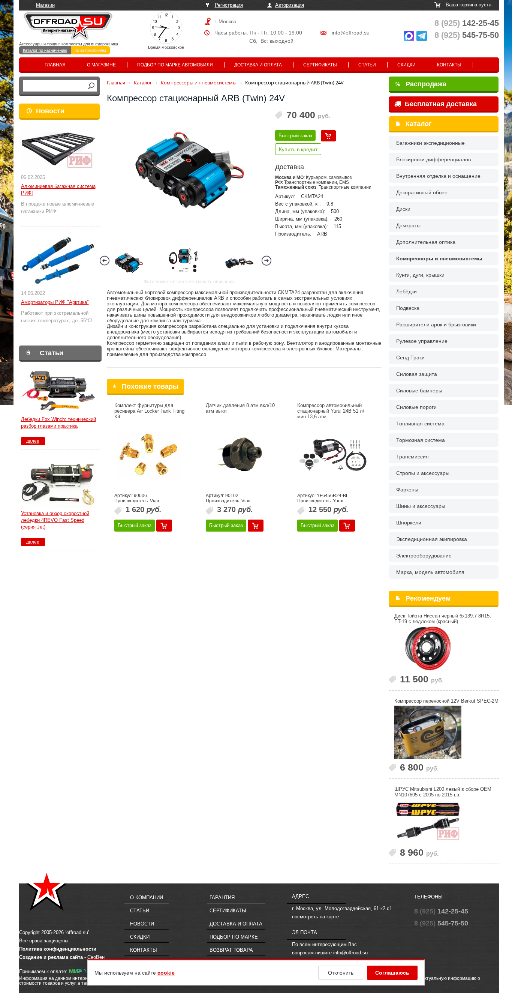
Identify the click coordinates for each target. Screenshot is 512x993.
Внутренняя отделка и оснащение (438, 176)
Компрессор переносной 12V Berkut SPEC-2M (446, 701)
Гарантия (222, 897)
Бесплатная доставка (440, 104)
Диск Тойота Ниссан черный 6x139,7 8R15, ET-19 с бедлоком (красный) (442, 618)
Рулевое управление (422, 341)
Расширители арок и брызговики (436, 324)
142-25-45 (466, 23)
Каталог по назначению (45, 50)
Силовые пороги (416, 407)
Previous (104, 260)
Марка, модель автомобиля (430, 572)
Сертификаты (320, 65)
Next (266, 260)
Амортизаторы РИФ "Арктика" (55, 302)
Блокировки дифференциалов (433, 159)
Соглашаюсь (392, 973)
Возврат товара (231, 950)
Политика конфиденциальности (57, 949)
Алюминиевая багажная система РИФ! (58, 189)
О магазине (101, 65)
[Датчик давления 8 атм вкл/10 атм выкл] (241, 455)
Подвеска (407, 308)
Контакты (449, 65)
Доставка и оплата (258, 65)
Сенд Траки (410, 358)
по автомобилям (90, 50)
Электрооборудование (424, 556)
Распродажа (420, 84)
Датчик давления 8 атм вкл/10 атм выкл (240, 408)
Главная (55, 65)
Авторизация (289, 5)
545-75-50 (466, 35)
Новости (50, 111)
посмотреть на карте (315, 916)
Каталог (419, 124)
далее (32, 441)
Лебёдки (406, 291)
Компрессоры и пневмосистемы (439, 258)
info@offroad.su (351, 33)
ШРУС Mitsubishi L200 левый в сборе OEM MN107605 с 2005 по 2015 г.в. (442, 792)
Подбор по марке (234, 937)
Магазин (45, 5)
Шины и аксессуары (420, 506)
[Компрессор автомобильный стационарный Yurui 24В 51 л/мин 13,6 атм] (332, 455)
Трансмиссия (412, 457)
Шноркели (408, 523)
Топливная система (420, 424)
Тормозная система (420, 440)
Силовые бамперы (419, 391)
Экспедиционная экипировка (431, 539)
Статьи (367, 65)
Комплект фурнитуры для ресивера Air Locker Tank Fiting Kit (149, 411)
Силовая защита (416, 374)
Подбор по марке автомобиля (175, 65)
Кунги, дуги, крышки (420, 275)
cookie (166, 973)
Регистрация (229, 5)
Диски (403, 209)
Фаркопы (407, 490)
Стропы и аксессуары (422, 473)
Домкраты (408, 225)
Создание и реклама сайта (51, 957)
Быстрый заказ (295, 135)
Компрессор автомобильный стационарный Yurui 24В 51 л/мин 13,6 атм (330, 411)
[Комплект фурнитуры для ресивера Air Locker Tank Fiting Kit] (150, 455)
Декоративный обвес (421, 192)
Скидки (406, 65)
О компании (146, 897)
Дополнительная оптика (425, 242)
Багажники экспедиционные (430, 143)
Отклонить (340, 973)
